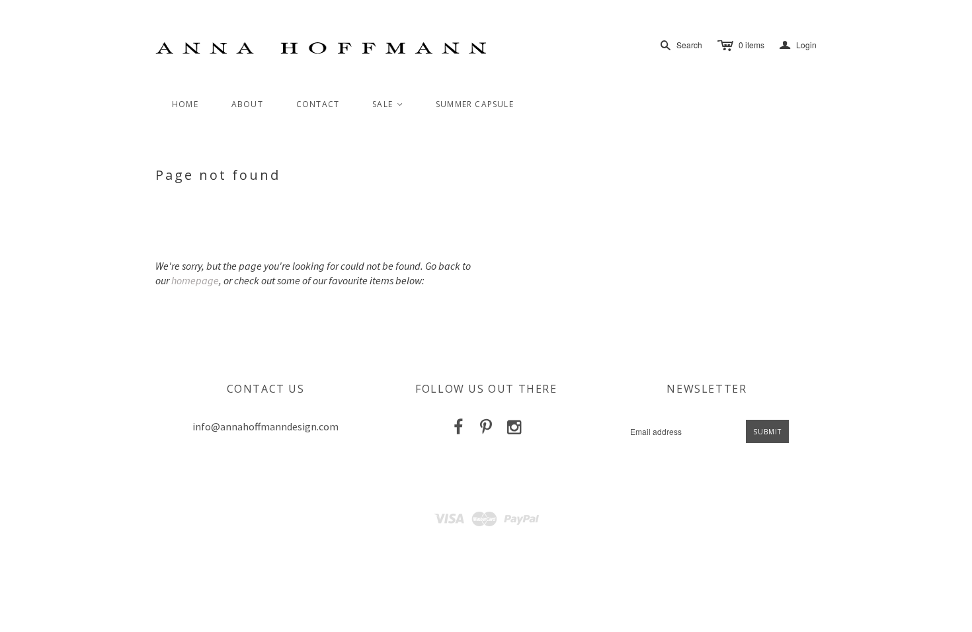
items (751, 44)
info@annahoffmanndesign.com (265, 426)
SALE (388, 104)
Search (689, 44)
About (247, 104)
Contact (317, 104)
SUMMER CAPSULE (475, 104)
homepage (195, 280)
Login (798, 45)
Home (185, 104)
